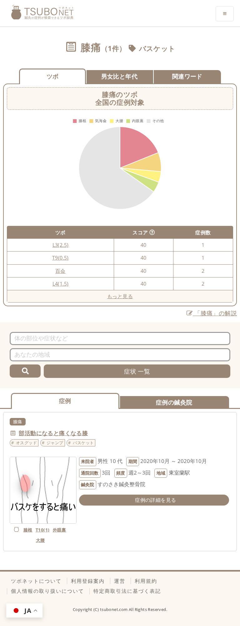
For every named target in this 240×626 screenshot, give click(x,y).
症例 (65, 400)
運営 (119, 581)
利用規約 (146, 581)
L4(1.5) (60, 283)
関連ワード (187, 76)
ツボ (53, 76)
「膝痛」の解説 (215, 313)
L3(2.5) (60, 245)
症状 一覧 (137, 371)
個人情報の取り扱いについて (47, 591)
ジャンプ (55, 442)
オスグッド (26, 442)
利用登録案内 (88, 581)
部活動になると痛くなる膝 (53, 433)
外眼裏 (59, 530)
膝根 (27, 530)
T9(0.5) (60, 257)
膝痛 (17, 422)
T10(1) (42, 530)
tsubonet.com (114, 609)
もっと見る (120, 296)
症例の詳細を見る (155, 499)
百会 (60, 270)
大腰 (40, 540)
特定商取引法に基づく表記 (127, 591)
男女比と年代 (119, 76)
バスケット (157, 48)
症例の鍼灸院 (174, 402)
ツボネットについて (36, 581)
